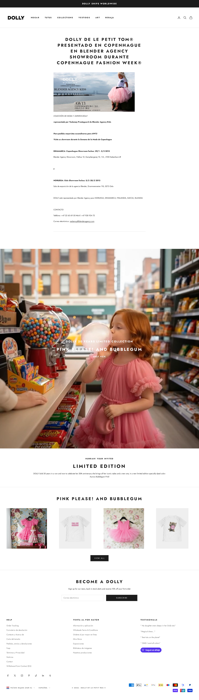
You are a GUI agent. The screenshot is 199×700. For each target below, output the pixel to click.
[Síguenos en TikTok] (36, 675)
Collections (65, 17)
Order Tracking (12, 625)
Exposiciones (78, 643)
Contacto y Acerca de (15, 634)
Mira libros (77, 639)
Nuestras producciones (82, 652)
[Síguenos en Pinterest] (29, 675)
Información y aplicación (83, 625)
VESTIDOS (84, 17)
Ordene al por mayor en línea (85, 634)
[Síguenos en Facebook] (7, 675)
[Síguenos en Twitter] (15, 675)
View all (99, 558)
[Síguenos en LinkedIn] (43, 675)
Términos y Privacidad (15, 652)
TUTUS (48, 17)
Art (97, 17)
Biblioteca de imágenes (82, 648)
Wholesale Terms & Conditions (85, 630)
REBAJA (109, 17)
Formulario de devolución (16, 630)
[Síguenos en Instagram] (22, 675)
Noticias (9, 657)
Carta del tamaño (13, 639)
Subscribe (121, 598)
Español (43, 688)
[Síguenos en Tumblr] (50, 675)
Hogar (35, 17)
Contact (9, 661)
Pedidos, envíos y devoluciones (19, 643)
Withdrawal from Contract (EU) (18, 666)
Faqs (8, 648)
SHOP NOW (99, 356)
